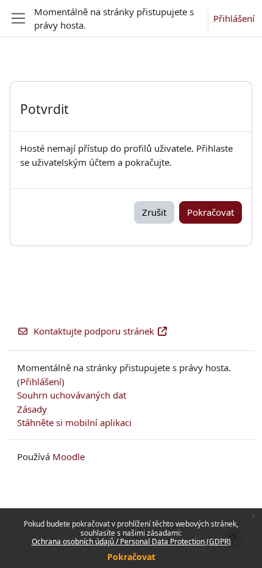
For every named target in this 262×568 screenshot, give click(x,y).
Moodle (68, 456)
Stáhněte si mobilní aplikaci (74, 422)
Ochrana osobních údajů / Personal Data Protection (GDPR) (131, 541)
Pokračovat (131, 557)
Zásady (32, 409)
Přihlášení (234, 18)
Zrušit (154, 212)
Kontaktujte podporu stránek (94, 331)
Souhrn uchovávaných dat (71, 395)
